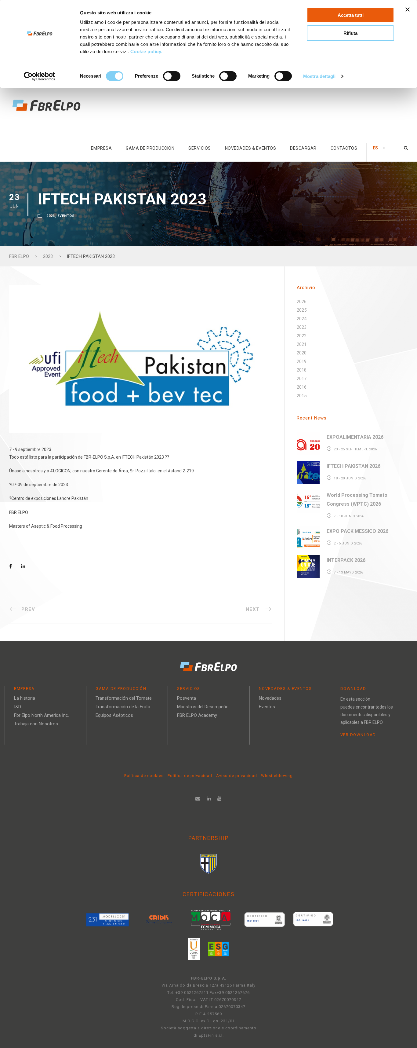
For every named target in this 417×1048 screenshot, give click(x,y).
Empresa (101, 148)
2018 (301, 370)
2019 (301, 361)
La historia (24, 698)
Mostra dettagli (319, 76)
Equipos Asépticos (114, 715)
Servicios (199, 148)
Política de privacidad (190, 775)
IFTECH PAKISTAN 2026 (353, 466)
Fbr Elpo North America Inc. (41, 715)
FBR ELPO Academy (197, 715)
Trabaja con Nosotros (36, 724)
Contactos (344, 148)
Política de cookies (144, 775)
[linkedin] (209, 798)
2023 (50, 216)
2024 (301, 318)
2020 (301, 353)
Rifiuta (350, 33)
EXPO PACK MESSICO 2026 (357, 531)
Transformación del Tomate (124, 698)
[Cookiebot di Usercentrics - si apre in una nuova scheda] (39, 76)
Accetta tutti (351, 15)
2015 (301, 395)
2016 (301, 387)
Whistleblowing (277, 775)
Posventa (186, 698)
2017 (301, 378)
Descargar (303, 148)
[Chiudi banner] (407, 9)
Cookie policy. (147, 51)
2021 (301, 344)
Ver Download (358, 734)
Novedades (270, 698)
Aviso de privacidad (236, 775)
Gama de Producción (150, 148)
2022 (301, 336)
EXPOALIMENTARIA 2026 (355, 437)
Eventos (66, 216)
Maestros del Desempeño (203, 706)
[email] (198, 798)
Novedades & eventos (250, 148)
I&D (17, 706)
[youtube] (219, 798)
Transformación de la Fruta (123, 706)
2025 (301, 310)
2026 (301, 301)
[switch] (171, 76)
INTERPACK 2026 (346, 560)
